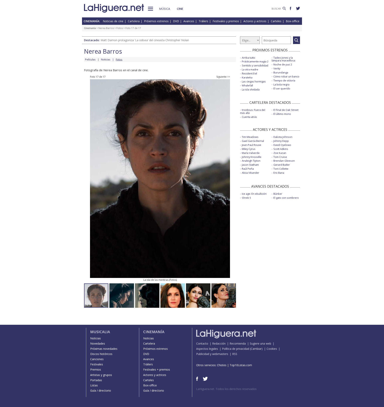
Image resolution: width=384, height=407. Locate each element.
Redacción (219, 343)
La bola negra (281, 84)
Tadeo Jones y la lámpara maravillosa (283, 59)
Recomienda (238, 343)
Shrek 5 (246, 197)
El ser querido (281, 88)
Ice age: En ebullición (254, 193)
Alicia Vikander (250, 172)
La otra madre (250, 69)
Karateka (247, 77)
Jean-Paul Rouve (251, 145)
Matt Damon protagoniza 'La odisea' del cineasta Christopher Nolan (145, 40)
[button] (150, 9)
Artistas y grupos (101, 375)
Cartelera (134, 21)
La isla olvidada (251, 89)
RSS (234, 354)
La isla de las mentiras (155, 280)
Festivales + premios (156, 369)
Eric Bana (278, 172)
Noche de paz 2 (282, 64)
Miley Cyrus (248, 149)
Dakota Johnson (282, 137)
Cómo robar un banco (286, 76)
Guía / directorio (100, 390)
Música (164, 9)
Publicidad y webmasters (212, 354)
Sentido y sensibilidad (255, 65)
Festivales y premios (226, 21)
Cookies (272, 349)
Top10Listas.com (241, 365)
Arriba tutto (248, 57)
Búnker (277, 193)
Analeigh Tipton (251, 160)
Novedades (97, 343)
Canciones (97, 359)
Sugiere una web (260, 343)
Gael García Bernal (253, 141)
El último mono (282, 114)
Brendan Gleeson (284, 160)
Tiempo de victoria (284, 80)
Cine (180, 9)
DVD (176, 21)
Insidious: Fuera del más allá (252, 111)
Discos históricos (101, 354)
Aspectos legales (207, 349)
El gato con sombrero (286, 197)
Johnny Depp (281, 141)
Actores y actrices (254, 21)
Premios (95, 369)
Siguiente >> (223, 76)
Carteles (276, 21)
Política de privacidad (235, 349)
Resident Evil (249, 73)
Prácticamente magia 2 (255, 61)
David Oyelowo (282, 145)
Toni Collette (280, 168)
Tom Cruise (280, 157)
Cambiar (256, 349)
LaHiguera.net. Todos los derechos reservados (226, 389)
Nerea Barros (106, 28)
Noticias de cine (113, 21)
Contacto (202, 343)
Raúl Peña (248, 168)
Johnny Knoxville (251, 157)
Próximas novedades (103, 349)
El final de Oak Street (285, 110)
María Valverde (251, 153)
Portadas (96, 380)
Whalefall (247, 85)
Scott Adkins (280, 149)
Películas (90, 59)
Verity (276, 68)
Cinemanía (90, 28)
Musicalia (100, 331)
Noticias (105, 59)
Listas (94, 385)
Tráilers (203, 21)
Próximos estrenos (156, 21)
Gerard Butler (281, 164)
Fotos (119, 28)
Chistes (221, 365)
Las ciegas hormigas (254, 81)
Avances (188, 21)
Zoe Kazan (279, 153)
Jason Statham (250, 164)
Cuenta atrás (249, 117)
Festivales (96, 364)
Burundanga (280, 72)
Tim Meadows (250, 137)
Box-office (292, 21)
